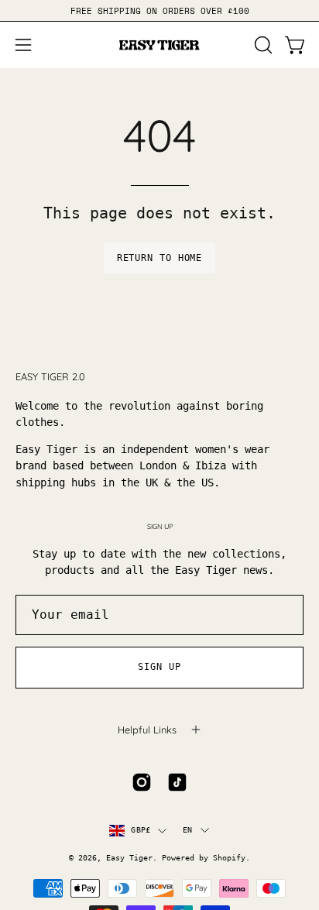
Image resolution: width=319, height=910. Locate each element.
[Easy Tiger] (159, 45)
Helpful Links (147, 729)
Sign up (159, 666)
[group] (159, 10)
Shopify (229, 857)
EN (187, 830)
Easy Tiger (129, 857)
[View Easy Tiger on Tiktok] (177, 782)
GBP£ (140, 830)
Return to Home (160, 257)
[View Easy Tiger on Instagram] (141, 782)
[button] (262, 45)
